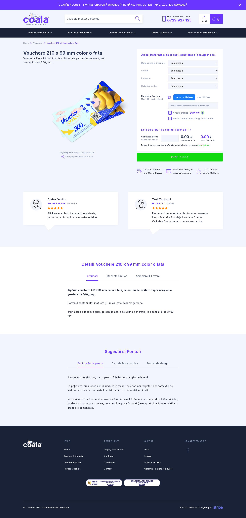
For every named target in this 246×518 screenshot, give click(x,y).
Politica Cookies (72, 468)
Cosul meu (109, 462)
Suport (144, 70)
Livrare (148, 456)
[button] (40, 33)
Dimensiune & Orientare (153, 63)
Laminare (146, 78)
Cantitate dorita (149, 136)
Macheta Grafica (150, 96)
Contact (108, 468)
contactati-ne (203, 145)
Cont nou (108, 456)
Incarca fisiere (184, 97)
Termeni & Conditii (73, 456)
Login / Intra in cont (114, 449)
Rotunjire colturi (149, 86)
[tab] (92, 276)
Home (67, 449)
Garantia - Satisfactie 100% (158, 468)
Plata (147, 449)
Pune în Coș (179, 157)
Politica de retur (152, 462)
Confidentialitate (72, 462)
